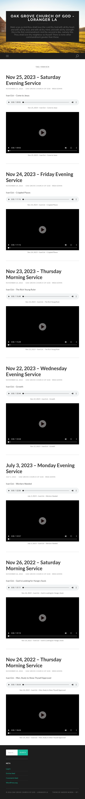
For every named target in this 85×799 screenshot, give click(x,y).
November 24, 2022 (14, 671)
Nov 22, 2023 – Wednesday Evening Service (36, 371)
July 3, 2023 (11, 477)
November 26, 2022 (14, 574)
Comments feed (12, 778)
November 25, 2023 (14, 89)
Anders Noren (67, 792)
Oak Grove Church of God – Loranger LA (30, 792)
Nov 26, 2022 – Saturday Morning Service (33, 565)
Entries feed (10, 773)
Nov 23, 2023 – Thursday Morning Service (33, 274)
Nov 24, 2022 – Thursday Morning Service (33, 662)
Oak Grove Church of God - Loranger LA (42, 18)
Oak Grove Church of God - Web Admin (44, 89)
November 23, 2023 (14, 283)
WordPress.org (11, 783)
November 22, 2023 (14, 380)
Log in (8, 769)
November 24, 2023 (14, 186)
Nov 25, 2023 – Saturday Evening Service (33, 80)
